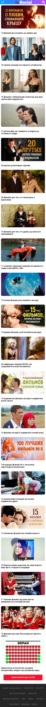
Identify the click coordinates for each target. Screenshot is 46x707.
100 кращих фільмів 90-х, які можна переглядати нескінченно (17, 465)
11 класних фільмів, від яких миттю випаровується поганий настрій (17, 600)
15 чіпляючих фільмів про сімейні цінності (20, 533)
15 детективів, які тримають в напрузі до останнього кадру (20, 132)
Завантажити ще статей (23, 677)
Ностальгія (14, 704)
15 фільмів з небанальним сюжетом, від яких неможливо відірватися (22, 98)
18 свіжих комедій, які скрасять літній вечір (21, 65)
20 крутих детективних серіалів (15, 165)
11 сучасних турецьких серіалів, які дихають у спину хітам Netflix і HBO (22, 267)
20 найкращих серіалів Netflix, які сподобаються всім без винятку (16, 365)
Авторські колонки (17, 693)
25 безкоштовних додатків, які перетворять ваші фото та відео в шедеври (21, 566)
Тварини (39, 699)
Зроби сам (32, 693)
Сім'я (24, 699)
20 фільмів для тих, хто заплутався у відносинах (18, 198)
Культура (40, 688)
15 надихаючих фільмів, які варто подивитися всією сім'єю (22, 399)
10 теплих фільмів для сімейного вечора (19, 300)
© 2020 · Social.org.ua (11, 688)
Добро (31, 699)
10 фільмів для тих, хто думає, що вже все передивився (21, 232)
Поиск (43, 2)
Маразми (25, 704)
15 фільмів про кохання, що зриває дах (19, 33)
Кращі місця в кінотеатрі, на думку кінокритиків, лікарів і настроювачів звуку (20, 669)
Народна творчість (11, 699)
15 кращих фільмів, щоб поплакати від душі (21, 332)
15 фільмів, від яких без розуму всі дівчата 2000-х (21, 634)
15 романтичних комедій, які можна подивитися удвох (17, 500)
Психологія (28, 688)
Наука (34, 704)
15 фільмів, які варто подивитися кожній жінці (22, 432)
